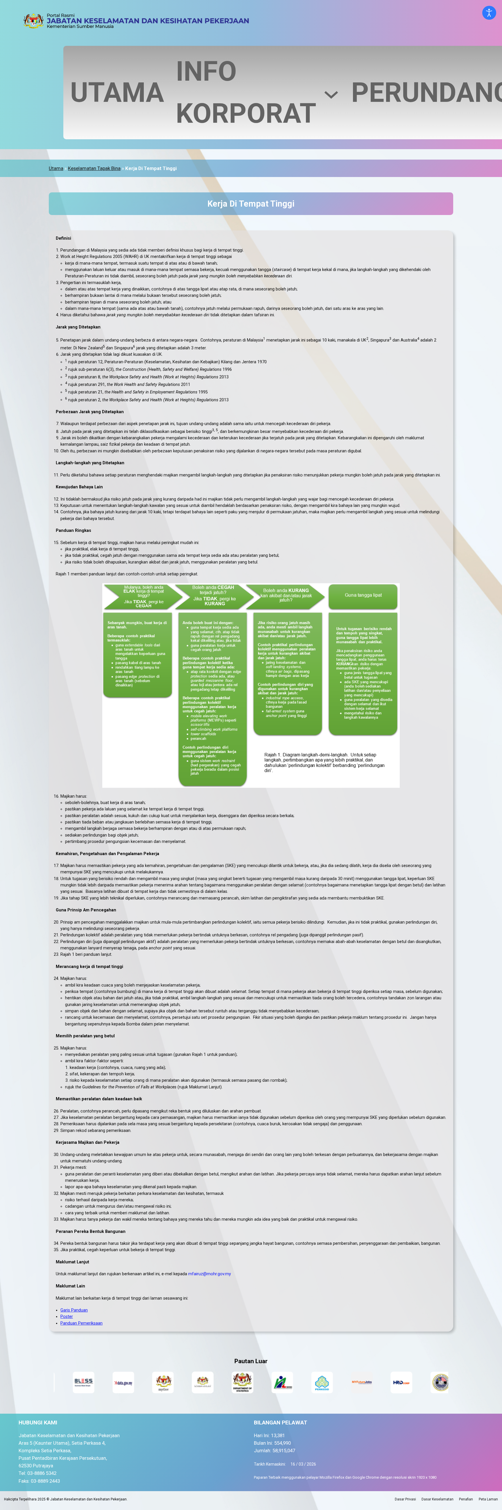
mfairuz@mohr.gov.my (209, 1273)
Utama (56, 168)
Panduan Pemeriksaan (81, 1323)
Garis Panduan (74, 1310)
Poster (66, 1316)
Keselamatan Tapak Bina (94, 168)
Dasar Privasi (405, 1499)
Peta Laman (488, 1499)
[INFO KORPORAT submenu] (331, 92)
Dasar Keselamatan (437, 1499)
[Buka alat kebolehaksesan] (489, 13)
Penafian (466, 1499)
